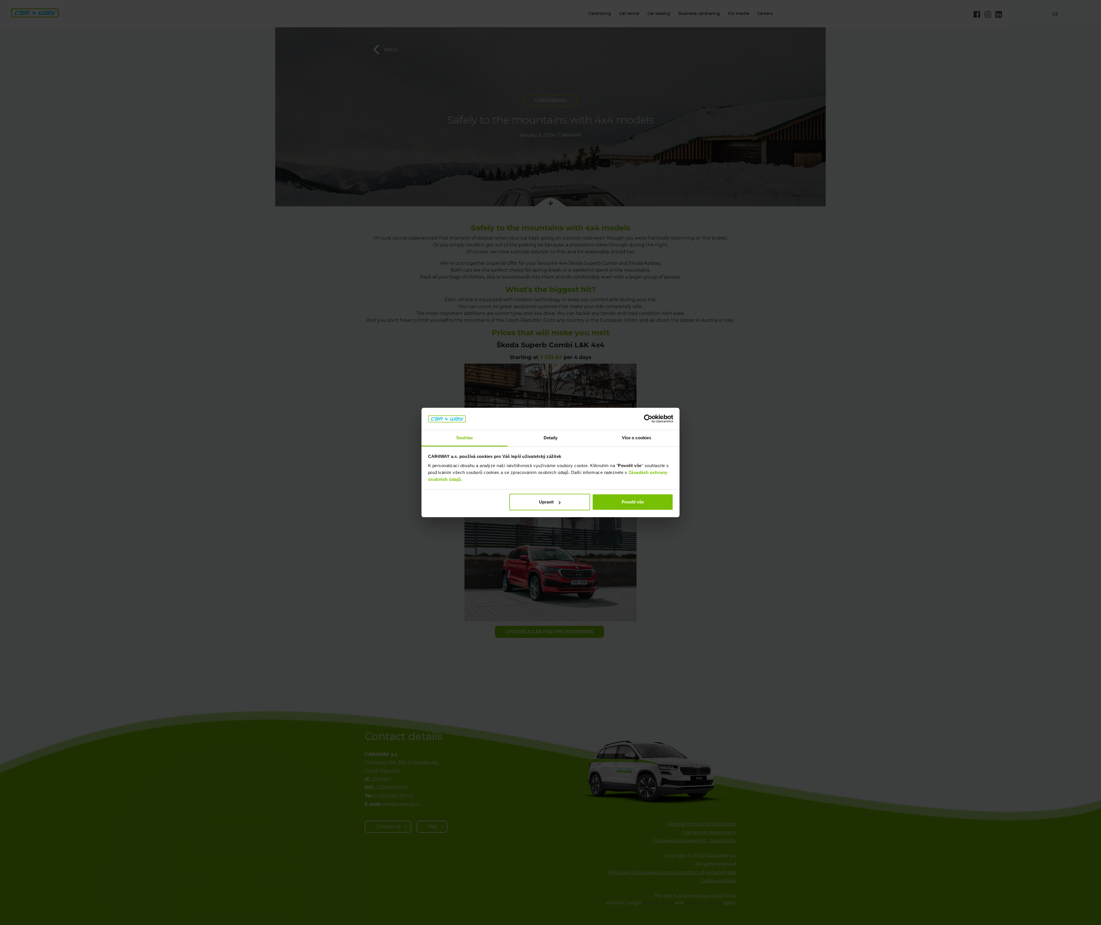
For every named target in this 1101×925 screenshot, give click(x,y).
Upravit (546, 501)
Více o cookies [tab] (636, 437)
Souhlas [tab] (464, 437)
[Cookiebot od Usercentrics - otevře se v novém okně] (648, 419)
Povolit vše (633, 501)
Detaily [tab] (551, 437)
